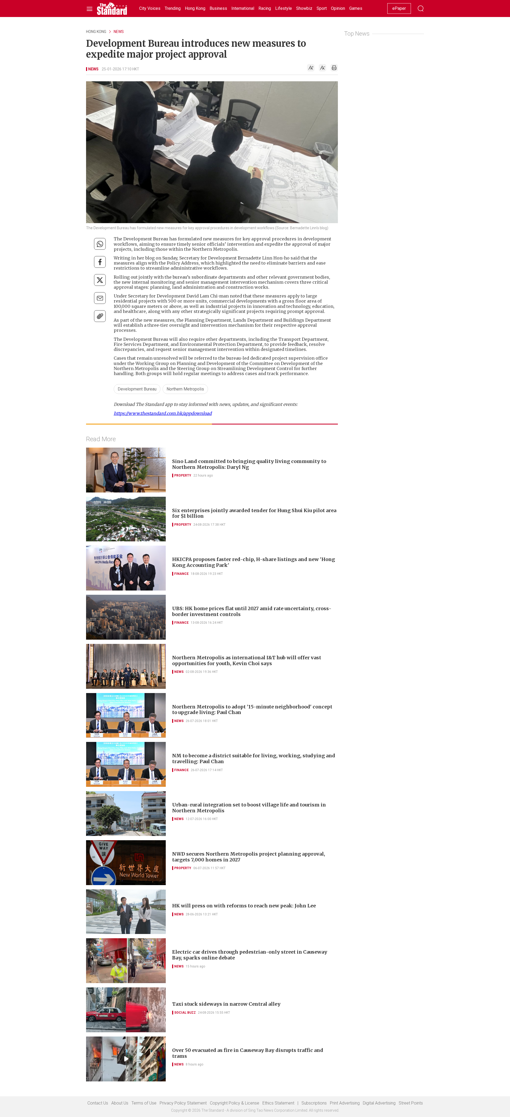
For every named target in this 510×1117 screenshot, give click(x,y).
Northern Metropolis (185, 389)
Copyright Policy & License (234, 1103)
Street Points (411, 1103)
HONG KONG (96, 31)
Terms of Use (143, 1103)
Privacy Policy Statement (183, 1103)
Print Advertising (345, 1103)
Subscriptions (314, 1103)
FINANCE (181, 574)
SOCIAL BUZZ (185, 1012)
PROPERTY (182, 475)
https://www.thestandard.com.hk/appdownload (163, 413)
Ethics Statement (278, 1103)
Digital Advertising (379, 1103)
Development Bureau (137, 389)
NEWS (119, 31)
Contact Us (97, 1103)
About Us (119, 1103)
